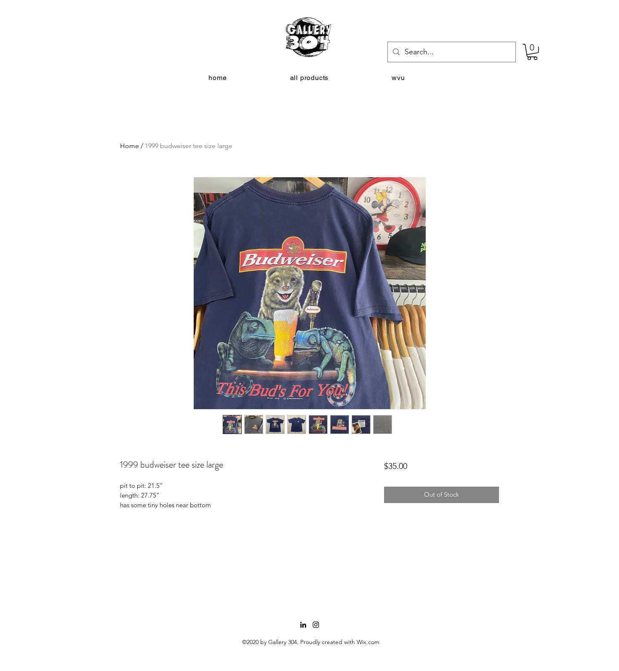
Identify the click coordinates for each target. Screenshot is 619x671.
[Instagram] (316, 624)
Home (129, 146)
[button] (532, 52)
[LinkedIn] (303, 624)
